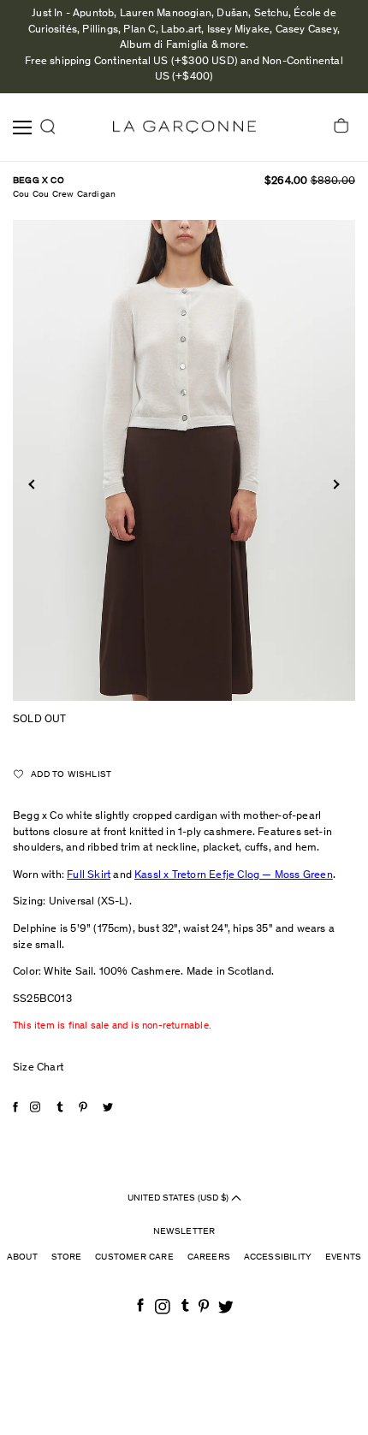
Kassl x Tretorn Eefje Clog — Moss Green (233, 875)
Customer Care (134, 1257)
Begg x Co (38, 181)
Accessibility (278, 1257)
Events (343, 1257)
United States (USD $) (179, 1197)
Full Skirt (88, 875)
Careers (208, 1257)
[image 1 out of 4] (184, 460)
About (22, 1257)
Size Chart (38, 1068)
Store (66, 1257)
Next (334, 484)
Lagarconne (184, 127)
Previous (33, 484)
